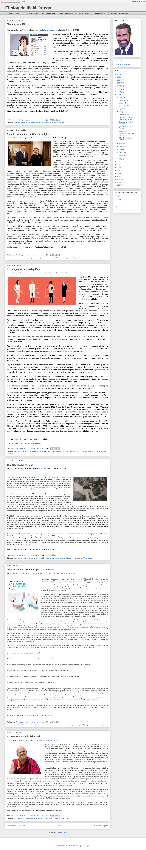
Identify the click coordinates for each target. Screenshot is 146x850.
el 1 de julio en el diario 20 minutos (45, 740)
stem (96, 725)
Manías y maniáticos (18, 24)
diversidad (34, 725)
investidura (79, 258)
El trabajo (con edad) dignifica (23, 269)
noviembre (123, 100)
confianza (17, 123)
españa (53, 258)
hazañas (72, 258)
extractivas (41, 725)
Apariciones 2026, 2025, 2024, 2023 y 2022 (75, 13)
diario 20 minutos (42, 468)
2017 (119, 161)
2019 (119, 94)
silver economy (101, 451)
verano (59, 123)
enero (121, 155)
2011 (119, 179)
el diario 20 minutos (49, 30)
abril (120, 149)
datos (48, 258)
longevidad (65, 451)
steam (92, 725)
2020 (119, 92)
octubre (122, 103)
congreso (32, 258)
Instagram (118, 196)
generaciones (57, 725)
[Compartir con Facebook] (57, 120)
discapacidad (26, 725)
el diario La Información (43, 138)
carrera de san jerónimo (21, 258)
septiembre (123, 106)
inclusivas (76, 725)
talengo (101, 725)
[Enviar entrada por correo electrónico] (47, 120)
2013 (119, 173)
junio (121, 143)
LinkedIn (118, 199)
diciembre (122, 97)
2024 (119, 80)
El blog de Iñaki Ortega (28, 8)
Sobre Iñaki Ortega (31, 13)
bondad (27, 818)
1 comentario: (35, 555)
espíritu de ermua (35, 558)
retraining (72, 451)
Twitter (117, 206)
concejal (23, 558)
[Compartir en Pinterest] (59, 120)
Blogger (87, 846)
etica (47, 558)
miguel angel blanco (66, 558)
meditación (57, 818)
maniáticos (34, 123)
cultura (19, 725)
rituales (41, 123)
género (64, 725)
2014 (119, 170)
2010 (119, 182)
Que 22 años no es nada (20, 465)
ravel (62, 818)
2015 (119, 167)
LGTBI (82, 725)
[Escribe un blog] (53, 120)
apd (15, 725)
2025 (119, 77)
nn (73, 558)
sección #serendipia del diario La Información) (60, 573)
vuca (63, 123)
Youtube (117, 210)
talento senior (11, 453)
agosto (121, 109)
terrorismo (89, 558)
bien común (20, 818)
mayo (121, 146)
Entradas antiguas (101, 826)
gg (50, 558)
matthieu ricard (48, 818)
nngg (76, 558)
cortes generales (41, 258)
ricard (67, 818)
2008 (119, 185)
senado (86, 258)
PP (84, 558)
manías (28, 123)
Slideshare (118, 203)
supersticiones (48, 123)
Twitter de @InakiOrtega (123, 64)
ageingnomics (18, 451)
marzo (121, 152)
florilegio (66, 258)
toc (55, 123)
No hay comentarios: (37, 120)
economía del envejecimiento (32, 451)
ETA (43, 558)
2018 (119, 159)
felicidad (40, 818)
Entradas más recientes (16, 826)
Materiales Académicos (119, 13)
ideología (69, 725)
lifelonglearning (56, 451)
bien (15, 818)
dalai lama (33, 818)
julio (120, 112)
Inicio (60, 826)
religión (87, 725)
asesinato (17, 558)
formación (49, 725)
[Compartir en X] (55, 120)
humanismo (55, 558)
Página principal (13, 13)
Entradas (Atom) (62, 833)
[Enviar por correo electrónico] (51, 120)
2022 (119, 86)
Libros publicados (49, 13)
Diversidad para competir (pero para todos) (30, 569)
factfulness (59, 258)
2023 (119, 83)
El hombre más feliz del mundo (24, 736)
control (23, 123)
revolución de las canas (83, 451)
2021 (119, 89)
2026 (119, 74)
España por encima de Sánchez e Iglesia (29, 134)
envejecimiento (46, 451)
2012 (119, 176)
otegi (80, 558)
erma (28, 558)
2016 (119, 164)
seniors (94, 451)
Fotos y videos (100, 13)
